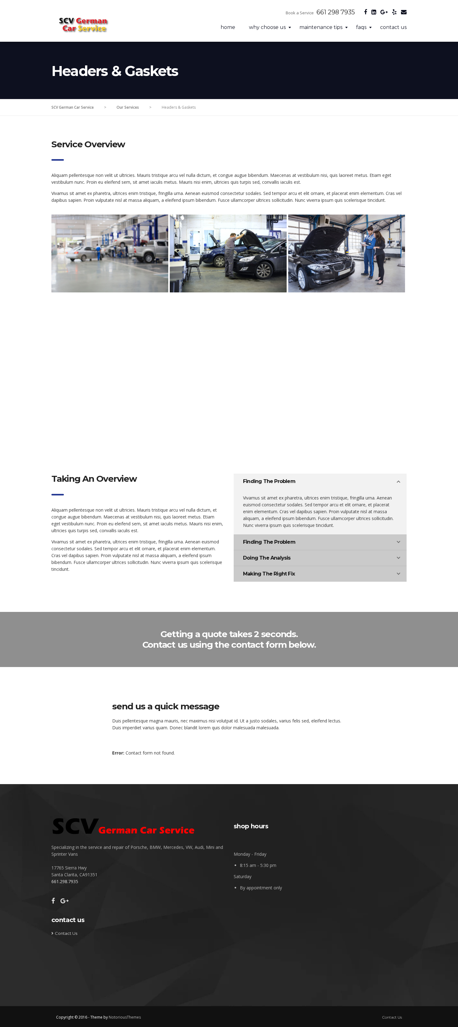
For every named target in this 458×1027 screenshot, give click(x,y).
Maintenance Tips (320, 27)
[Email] (402, 12)
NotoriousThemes (125, 1017)
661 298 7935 (336, 12)
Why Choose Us (267, 27)
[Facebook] (364, 12)
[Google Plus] (382, 12)
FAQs (361, 27)
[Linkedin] (372, 12)
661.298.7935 (64, 881)
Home (228, 27)
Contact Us (393, 27)
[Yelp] (393, 12)
